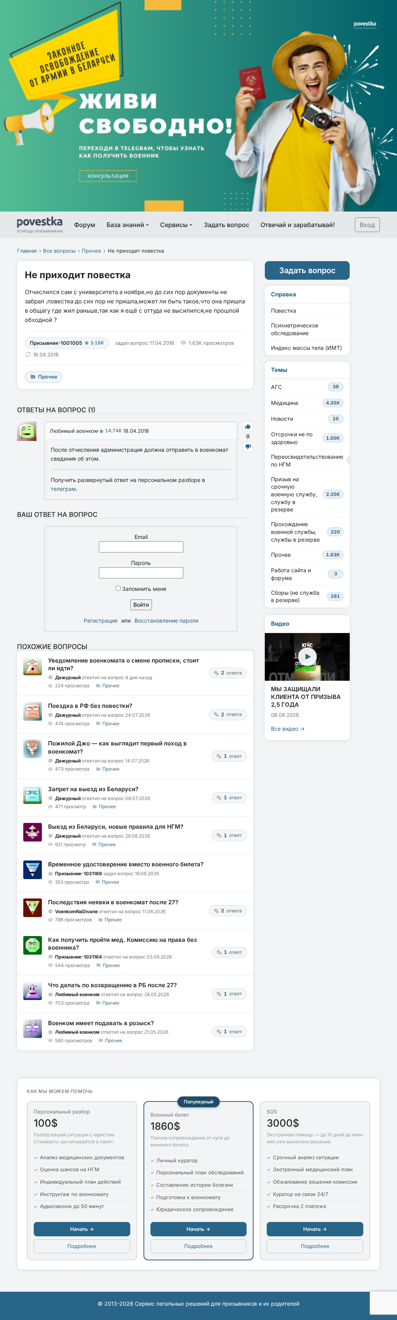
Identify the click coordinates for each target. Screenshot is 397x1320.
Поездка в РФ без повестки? (90, 705)
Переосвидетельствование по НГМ (310, 460)
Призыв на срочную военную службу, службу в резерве (305, 494)
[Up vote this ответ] (248, 427)
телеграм (63, 488)
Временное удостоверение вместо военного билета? (126, 864)
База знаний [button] (125, 225)
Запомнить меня (143, 588)
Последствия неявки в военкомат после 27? (113, 902)
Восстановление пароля (166, 620)
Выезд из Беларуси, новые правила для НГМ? (115, 826)
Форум (84, 225)
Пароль (141, 562)
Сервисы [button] (174, 225)
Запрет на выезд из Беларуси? (93, 789)
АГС (305, 387)
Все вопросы (59, 251)
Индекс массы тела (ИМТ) (306, 347)
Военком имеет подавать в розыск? (101, 1023)
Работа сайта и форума (304, 574)
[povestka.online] (39, 224)
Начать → (82, 1229)
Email (141, 537)
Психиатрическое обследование (294, 329)
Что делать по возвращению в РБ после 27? (112, 985)
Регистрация (100, 620)
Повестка (283, 310)
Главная (27, 251)
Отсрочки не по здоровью (305, 438)
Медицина (305, 402)
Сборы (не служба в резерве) (305, 596)
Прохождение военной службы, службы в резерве (305, 531)
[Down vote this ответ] (248, 447)
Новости (305, 418)
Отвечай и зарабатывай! (298, 225)
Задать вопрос (226, 225)
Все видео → (288, 728)
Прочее (91, 251)
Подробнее (81, 1246)
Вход (367, 225)
